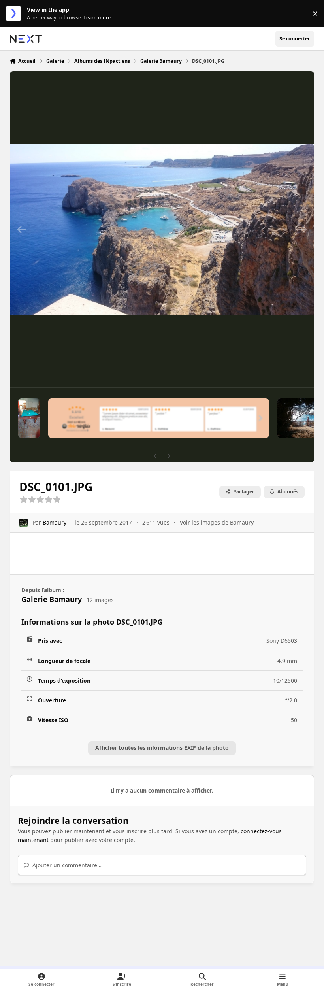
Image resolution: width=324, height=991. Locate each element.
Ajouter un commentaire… (66, 865)
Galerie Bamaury (51, 599)
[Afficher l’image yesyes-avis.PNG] (158, 418)
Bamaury (54, 522)
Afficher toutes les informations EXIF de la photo (162, 747)
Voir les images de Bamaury (217, 522)
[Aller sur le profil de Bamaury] (23, 523)
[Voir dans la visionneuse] (162, 229)
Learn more (15, 13)
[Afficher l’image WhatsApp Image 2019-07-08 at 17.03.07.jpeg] (29, 418)
